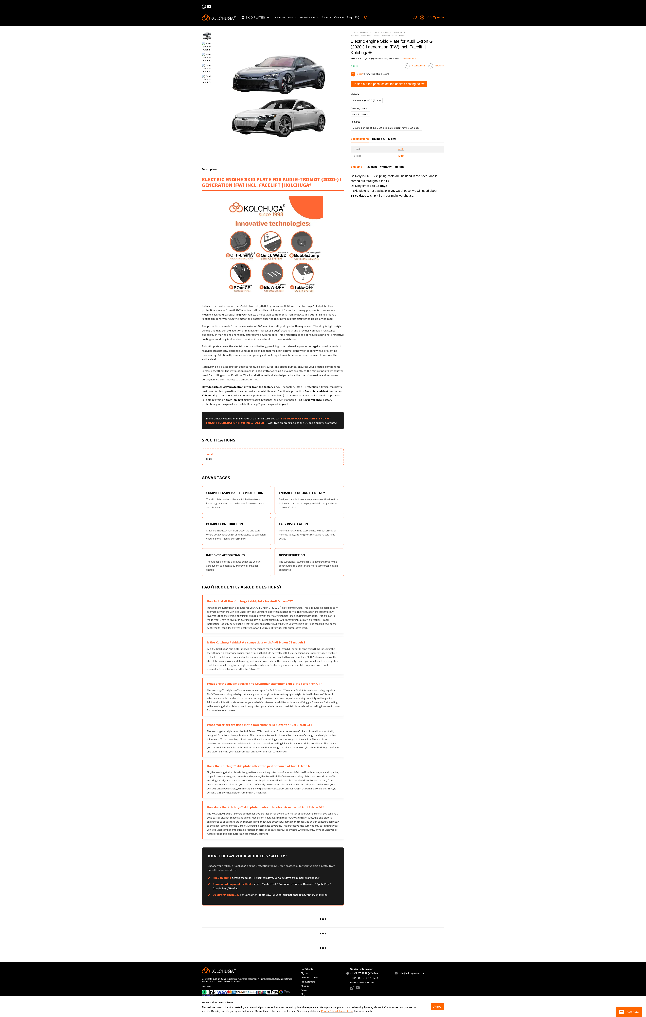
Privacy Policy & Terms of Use (337, 1011)
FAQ (357, 17)
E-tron (401, 156)
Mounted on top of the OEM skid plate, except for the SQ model (386, 127)
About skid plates (284, 17)
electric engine (360, 114)
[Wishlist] (415, 17)
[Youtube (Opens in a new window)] (209, 7)
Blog (349, 17)
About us (327, 17)
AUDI (401, 149)
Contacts (339, 17)
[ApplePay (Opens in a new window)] (272, 992)
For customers (307, 17)
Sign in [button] (360, 74)
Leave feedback (409, 59)
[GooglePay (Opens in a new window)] (284, 992)
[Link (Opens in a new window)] (209, 992)
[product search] (366, 17)
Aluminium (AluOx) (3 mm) (366, 100)
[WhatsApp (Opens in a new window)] (204, 7)
